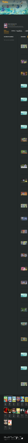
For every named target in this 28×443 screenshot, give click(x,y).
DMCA (6, 439)
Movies (11, 10)
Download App (7, 437)
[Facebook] (17, 438)
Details (13, 31)
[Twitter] (22, 438)
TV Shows (4, 10)
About (12, 437)
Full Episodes (6, 31)
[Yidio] (5, 2)
